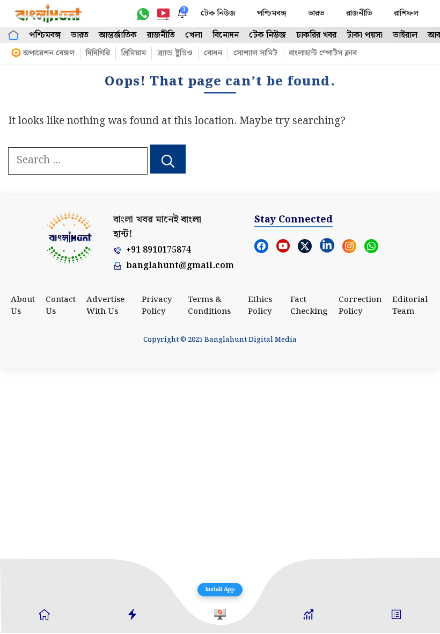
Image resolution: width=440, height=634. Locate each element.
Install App (220, 589)
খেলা (193, 35)
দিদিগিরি (98, 53)
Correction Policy (360, 306)
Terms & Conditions (209, 306)
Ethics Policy (260, 306)
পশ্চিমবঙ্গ (272, 13)
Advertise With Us (105, 306)
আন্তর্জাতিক (118, 35)
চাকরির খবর (316, 35)
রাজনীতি (359, 13)
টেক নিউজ (218, 13)
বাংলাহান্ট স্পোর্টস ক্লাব (323, 53)
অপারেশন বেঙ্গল (49, 53)
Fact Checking (309, 306)
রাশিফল (406, 13)
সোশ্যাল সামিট (255, 53)
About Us (23, 306)
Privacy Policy (157, 306)
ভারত (316, 13)
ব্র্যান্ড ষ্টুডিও (175, 53)
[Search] (168, 159)
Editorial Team (410, 306)
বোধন (213, 53)
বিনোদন (225, 35)
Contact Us (61, 306)
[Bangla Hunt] (49, 13)
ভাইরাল (405, 35)
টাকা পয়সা (365, 35)
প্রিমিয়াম (133, 53)
